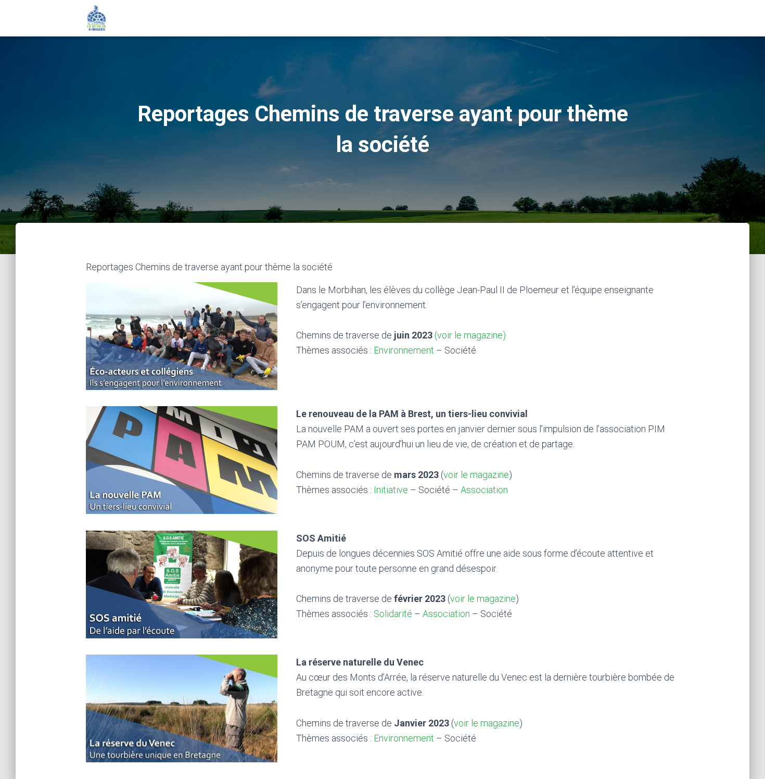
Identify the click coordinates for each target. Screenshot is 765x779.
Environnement (404, 350)
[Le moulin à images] (97, 18)
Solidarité (393, 613)
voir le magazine (476, 474)
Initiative (391, 489)
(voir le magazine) (470, 335)
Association (484, 489)
